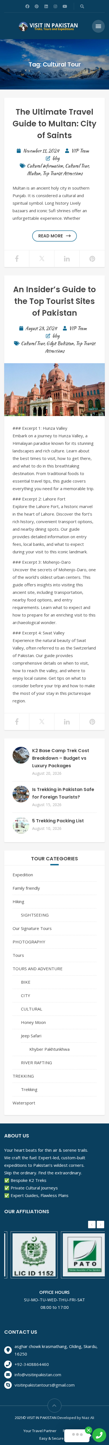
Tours (18, 955)
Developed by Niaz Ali (75, 1417)
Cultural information (45, 166)
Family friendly (26, 888)
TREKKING (23, 1076)
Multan (33, 173)
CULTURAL (31, 1009)
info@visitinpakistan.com (38, 1374)
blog (56, 158)
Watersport (24, 1103)
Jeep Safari (31, 1035)
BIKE (25, 982)
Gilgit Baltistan (60, 343)
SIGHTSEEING (35, 915)
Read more (50, 236)
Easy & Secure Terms (57, 1438)
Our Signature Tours (32, 928)
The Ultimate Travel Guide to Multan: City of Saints (54, 124)
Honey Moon (33, 1022)
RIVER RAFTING (36, 1062)
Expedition (23, 874)
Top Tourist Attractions (62, 173)
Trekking (29, 1089)
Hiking (18, 901)
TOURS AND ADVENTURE (38, 968)
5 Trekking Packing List (58, 821)
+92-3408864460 (32, 1364)
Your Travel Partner (39, 1430)
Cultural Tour (76, 166)
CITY (25, 995)
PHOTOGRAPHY (29, 942)
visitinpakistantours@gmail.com (45, 1385)
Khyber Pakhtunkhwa (49, 1049)
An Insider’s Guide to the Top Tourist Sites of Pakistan (54, 301)
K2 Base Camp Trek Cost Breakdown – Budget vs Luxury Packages (60, 758)
